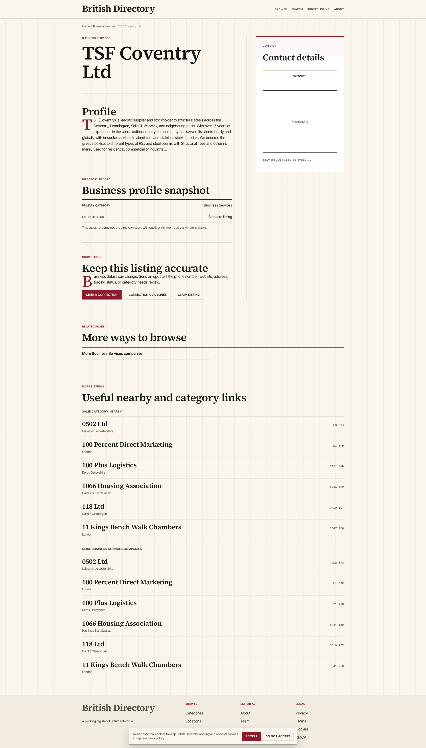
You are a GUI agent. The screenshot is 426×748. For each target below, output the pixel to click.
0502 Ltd (95, 423)
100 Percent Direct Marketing (127, 444)
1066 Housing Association (122, 485)
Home (86, 26)
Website (299, 76)
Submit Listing (318, 9)
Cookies (302, 729)
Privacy (302, 713)
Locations (193, 721)
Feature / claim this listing (284, 160)
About (339, 9)
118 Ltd (93, 506)
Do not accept (278, 736)
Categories (194, 713)
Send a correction (102, 294)
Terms (301, 721)
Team (245, 721)
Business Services (104, 26)
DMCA (301, 737)
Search (297, 9)
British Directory (118, 9)
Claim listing (189, 294)
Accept (251, 736)
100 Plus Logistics (109, 465)
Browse (281, 9)
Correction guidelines (148, 294)
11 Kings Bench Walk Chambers (131, 527)
